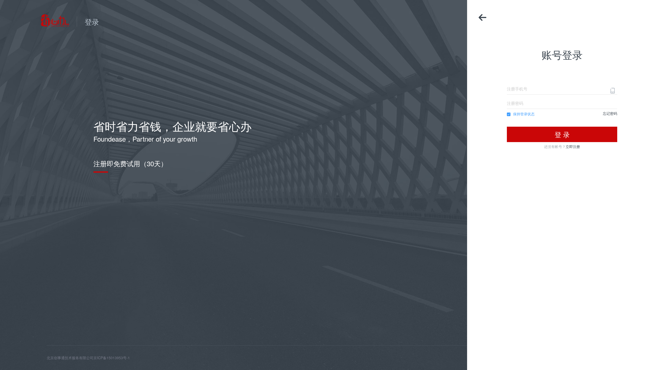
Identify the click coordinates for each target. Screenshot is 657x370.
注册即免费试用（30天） (130, 163)
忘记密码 (610, 113)
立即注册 (573, 146)
